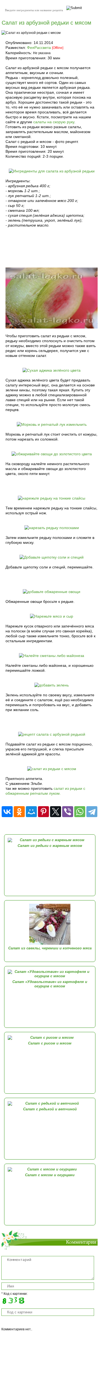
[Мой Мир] (31, 811)
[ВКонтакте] (7, 811)
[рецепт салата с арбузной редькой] (51, 734)
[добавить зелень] (51, 685)
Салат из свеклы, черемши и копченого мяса (50, 948)
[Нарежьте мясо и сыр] (51, 616)
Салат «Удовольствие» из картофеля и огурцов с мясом (49, 984)
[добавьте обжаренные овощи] (51, 591)
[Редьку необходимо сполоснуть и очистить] (51, 327)
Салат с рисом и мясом (50, 1043)
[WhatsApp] (79, 811)
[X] (55, 811)
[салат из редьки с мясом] (51, 769)
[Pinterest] (43, 811)
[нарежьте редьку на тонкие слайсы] (51, 498)
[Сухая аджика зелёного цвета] (52, 370)
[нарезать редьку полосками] (51, 528)
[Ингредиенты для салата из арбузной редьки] (52, 171)
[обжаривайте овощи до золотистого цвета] (52, 454)
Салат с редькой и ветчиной (50, 1109)
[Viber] (67, 811)
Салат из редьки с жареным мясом (50, 846)
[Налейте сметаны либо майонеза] (51, 655)
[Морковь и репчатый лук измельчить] (52, 424)
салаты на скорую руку (53, 122)
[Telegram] (91, 811)
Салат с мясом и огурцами (50, 1175)
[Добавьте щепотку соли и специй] (52, 557)
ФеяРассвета (39, 47)
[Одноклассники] (19, 811)
